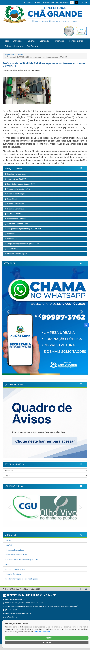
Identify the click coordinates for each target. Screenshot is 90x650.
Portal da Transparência (16, 174)
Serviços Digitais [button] (76, 41)
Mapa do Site (49, 3)
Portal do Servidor (14, 214)
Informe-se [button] (59, 41)
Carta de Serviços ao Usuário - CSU (21, 184)
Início (7, 41)
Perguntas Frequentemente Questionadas (23, 244)
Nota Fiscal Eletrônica (15, 204)
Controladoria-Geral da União (16, 555)
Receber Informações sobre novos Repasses (22, 579)
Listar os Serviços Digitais (17, 254)
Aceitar (48, 638)
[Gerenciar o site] (85, 589)
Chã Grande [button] (17, 41)
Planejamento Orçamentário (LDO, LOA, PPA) (24, 229)
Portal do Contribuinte (15, 209)
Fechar (48, 642)
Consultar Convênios (13, 574)
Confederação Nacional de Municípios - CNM (21, 560)
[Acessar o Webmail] (82, 589)
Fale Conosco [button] (32, 46)
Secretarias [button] (44, 41)
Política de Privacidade (41, 632)
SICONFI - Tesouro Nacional (15, 569)
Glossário (29, 3)
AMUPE (8, 540)
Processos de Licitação (16, 219)
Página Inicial (9, 55)
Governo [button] (31, 41)
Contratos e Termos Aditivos (18, 224)
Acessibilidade (63, 3)
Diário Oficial (12, 199)
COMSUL (8, 545)
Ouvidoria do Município (16, 194)
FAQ (38, 3)
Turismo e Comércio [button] (13, 46)
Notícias (20, 55)
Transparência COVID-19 (16, 179)
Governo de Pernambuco (14, 550)
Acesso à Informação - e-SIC (18, 189)
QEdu (7, 564)
